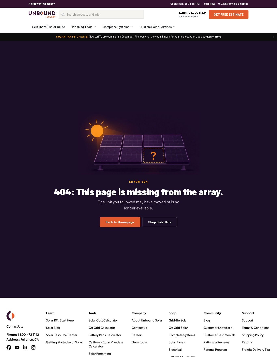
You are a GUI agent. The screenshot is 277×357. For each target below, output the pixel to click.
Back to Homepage (119, 222)
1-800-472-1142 (28, 334)
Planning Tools (82, 27)
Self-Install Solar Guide (48, 27)
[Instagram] (33, 348)
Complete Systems (116, 27)
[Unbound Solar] (42, 14)
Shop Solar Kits (160, 222)
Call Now (209, 3)
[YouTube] (17, 348)
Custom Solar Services (156, 27)
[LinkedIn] (25, 348)
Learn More (214, 36)
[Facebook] (8, 348)
